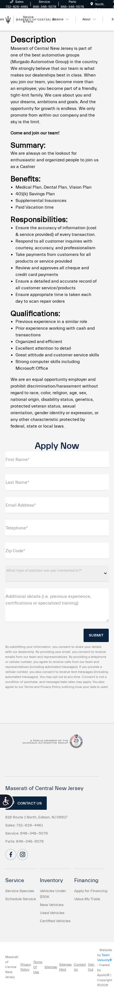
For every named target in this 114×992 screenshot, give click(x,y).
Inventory (51, 880)
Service (14, 880)
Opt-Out (91, 967)
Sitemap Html (65, 967)
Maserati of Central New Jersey (11, 967)
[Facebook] (10, 854)
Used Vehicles (52, 913)
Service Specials (19, 891)
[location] (91, 4)
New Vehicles (52, 905)
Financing (86, 880)
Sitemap (51, 967)
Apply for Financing (90, 891)
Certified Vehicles (55, 921)
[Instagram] (22, 854)
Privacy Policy (25, 967)
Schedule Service (20, 899)
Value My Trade (87, 899)
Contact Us (29, 803)
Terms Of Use (37, 967)
